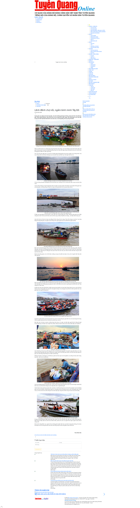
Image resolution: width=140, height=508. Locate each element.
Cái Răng (55, 435)
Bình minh (51, 435)
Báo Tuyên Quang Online (73, 497)
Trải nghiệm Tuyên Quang (41, 104)
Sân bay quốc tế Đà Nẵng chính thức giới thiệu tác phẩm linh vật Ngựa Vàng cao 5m (89, 115)
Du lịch (37, 101)
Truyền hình (39, 18)
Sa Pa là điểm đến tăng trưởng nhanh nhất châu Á (61, 471)
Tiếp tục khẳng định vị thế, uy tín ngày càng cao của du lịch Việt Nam (89, 110)
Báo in (38, 21)
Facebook (48, 103)
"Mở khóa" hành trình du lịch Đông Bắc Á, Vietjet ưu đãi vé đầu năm (64, 454)
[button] (97, 96)
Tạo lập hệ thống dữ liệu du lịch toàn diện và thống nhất (62, 480)
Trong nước (38, 106)
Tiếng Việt (41, 17)
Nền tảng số (38, 22)
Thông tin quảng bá (42, 490)
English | (37, 17)
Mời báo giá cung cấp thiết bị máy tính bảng (50, 494)
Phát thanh (39, 19)
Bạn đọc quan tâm (86, 101)
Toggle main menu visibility (61, 62)
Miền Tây (46, 435)
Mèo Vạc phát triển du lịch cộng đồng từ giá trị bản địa (62, 460)
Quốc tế (37, 103)
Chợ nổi (36, 435)
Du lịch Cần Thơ (41, 435)
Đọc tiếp (84, 102)
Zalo (48, 105)
